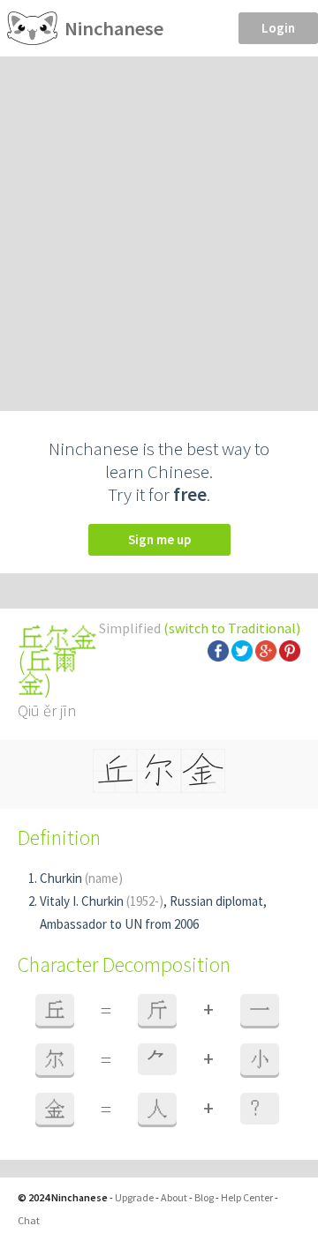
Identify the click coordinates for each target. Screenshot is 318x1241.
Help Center (247, 1197)
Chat (29, 1220)
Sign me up (159, 539)
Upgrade (134, 1197)
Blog (204, 1197)
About (174, 1197)
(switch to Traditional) (231, 628)
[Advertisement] (159, 224)
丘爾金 (48, 672)
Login (278, 27)
